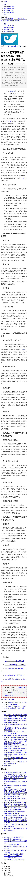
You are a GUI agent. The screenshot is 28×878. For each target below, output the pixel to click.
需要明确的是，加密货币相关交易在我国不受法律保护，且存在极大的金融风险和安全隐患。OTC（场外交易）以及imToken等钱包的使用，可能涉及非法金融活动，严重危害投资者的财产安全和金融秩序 (15, 739)
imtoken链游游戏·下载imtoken (12, 858)
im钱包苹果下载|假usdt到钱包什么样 (13, 854)
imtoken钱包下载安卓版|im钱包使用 (13, 837)
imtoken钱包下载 (8, 10)
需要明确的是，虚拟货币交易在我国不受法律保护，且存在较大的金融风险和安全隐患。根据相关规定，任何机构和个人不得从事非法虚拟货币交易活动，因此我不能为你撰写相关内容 (15, 752)
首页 (5, 4)
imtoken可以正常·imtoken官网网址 (13, 844)
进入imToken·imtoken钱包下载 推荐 (14, 661)
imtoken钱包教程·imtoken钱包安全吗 (13, 839)
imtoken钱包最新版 (9, 12)
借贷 (24, 349)
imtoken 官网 (4, 1)
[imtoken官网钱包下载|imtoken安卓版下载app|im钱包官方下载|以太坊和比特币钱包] (14, 20)
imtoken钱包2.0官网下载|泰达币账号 (14, 675)
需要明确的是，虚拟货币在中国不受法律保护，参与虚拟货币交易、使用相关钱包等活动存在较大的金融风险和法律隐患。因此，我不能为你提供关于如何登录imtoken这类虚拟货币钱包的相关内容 (15, 718)
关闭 (5, 14)
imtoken (9, 699)
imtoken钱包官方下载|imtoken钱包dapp (15, 665)
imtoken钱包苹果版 (9, 6)
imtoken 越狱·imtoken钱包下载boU (13, 856)
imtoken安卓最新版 (9, 8)
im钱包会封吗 (7, 765)
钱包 (9, 121)
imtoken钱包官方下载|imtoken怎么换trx (14, 859)
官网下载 (12, 91)
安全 (24, 178)
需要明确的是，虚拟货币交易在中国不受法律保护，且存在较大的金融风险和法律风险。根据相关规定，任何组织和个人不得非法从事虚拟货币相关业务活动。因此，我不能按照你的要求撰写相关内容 (15, 793)
